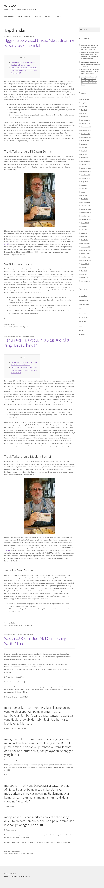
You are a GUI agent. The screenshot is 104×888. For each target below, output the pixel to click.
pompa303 (82, 313)
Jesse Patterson (28, 36)
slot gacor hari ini (84, 317)
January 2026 (85, 123)
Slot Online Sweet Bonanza (20, 65)
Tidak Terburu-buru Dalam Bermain (23, 62)
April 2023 (84, 236)
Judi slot (82, 334)
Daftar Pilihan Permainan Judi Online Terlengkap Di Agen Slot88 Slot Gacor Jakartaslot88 (24, 70)
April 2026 (84, 113)
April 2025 (84, 154)
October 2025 (85, 134)
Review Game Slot (24, 17)
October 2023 (85, 216)
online (16, 853)
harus (16, 327)
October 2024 (85, 175)
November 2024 (86, 171)
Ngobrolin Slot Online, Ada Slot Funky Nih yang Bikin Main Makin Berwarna (89, 47)
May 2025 (84, 151)
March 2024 (84, 199)
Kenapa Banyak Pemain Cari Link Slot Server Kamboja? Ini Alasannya (90, 64)
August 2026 (85, 99)
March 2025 (84, 158)
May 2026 (84, 110)
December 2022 (86, 250)
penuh (21, 327)
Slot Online (39, 588)
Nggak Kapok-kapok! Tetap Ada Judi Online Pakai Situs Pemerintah (39, 43)
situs (25, 625)
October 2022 (85, 257)
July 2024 (84, 185)
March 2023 (84, 240)
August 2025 (85, 141)
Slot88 (6, 244)
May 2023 (84, 233)
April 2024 (84, 195)
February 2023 (85, 243)
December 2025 (86, 127)
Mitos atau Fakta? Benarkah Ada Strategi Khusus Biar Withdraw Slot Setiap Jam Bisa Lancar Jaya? (90, 55)
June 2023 (84, 230)
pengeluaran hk (84, 304)
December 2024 (86, 168)
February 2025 (85, 161)
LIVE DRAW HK (83, 300)
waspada (30, 853)
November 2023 (86, 212)
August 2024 (85, 182)
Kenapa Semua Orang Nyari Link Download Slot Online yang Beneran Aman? (90, 71)
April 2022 (84, 274)
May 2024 (84, 192)
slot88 (13, 324)
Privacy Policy (9, 876)
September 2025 (86, 137)
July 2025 (84, 144)
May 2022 (84, 271)
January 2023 (85, 247)
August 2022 (85, 264)
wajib (24, 853)
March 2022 (84, 277)
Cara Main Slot (9, 17)
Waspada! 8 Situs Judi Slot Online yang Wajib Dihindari (35, 641)
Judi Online (37, 17)
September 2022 (86, 260)
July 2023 (84, 226)
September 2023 (86, 219)
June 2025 (84, 147)
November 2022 (86, 254)
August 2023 (85, 223)
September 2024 (86, 178)
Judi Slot (7, 550)
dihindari (11, 327)
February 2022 (85, 281)
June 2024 (84, 188)
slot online (82, 321)
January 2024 (85, 206)
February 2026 (85, 120)
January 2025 (85, 164)
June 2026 (84, 106)
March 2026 (84, 117)
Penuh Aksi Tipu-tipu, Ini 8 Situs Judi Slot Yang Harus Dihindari (36, 342)
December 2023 (86, 209)
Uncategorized (15, 851)
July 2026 (84, 103)
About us (47, 17)
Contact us (57, 17)
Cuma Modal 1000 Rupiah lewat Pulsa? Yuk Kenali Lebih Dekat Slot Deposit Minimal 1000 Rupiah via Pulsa (89, 81)
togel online (83, 296)
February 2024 (85, 202)
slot (80, 309)
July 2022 (84, 267)
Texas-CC (10, 6)
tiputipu (26, 327)
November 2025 (86, 130)
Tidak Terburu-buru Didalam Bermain (24, 362)
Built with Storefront (22, 876)
